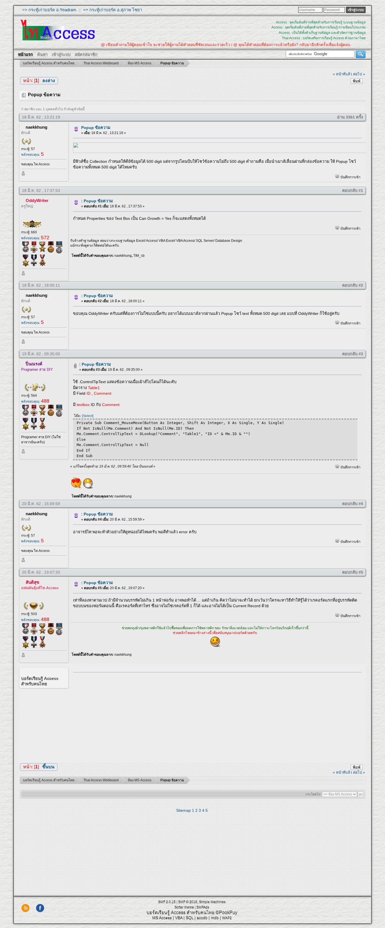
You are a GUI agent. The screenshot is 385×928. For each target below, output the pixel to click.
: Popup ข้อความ (97, 201)
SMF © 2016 (187, 901)
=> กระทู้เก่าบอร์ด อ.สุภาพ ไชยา (112, 9)
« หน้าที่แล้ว (342, 74)
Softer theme (184, 907)
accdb (202, 917)
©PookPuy (226, 912)
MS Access (162, 917)
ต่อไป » (359, 74)
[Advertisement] (215, 715)
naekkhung (36, 127)
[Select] (87, 416)
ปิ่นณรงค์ (34, 363)
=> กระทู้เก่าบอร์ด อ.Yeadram (49, 9)
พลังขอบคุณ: (32, 155)
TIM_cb (139, 256)
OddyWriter (37, 200)
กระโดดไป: (313, 794)
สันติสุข (32, 582)
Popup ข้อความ (95, 127)
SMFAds (202, 907)
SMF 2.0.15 (167, 901)
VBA (178, 917)
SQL (189, 917)
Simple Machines (212, 901)
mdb (215, 917)
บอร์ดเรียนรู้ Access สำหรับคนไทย (180, 912)
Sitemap (183, 810)
